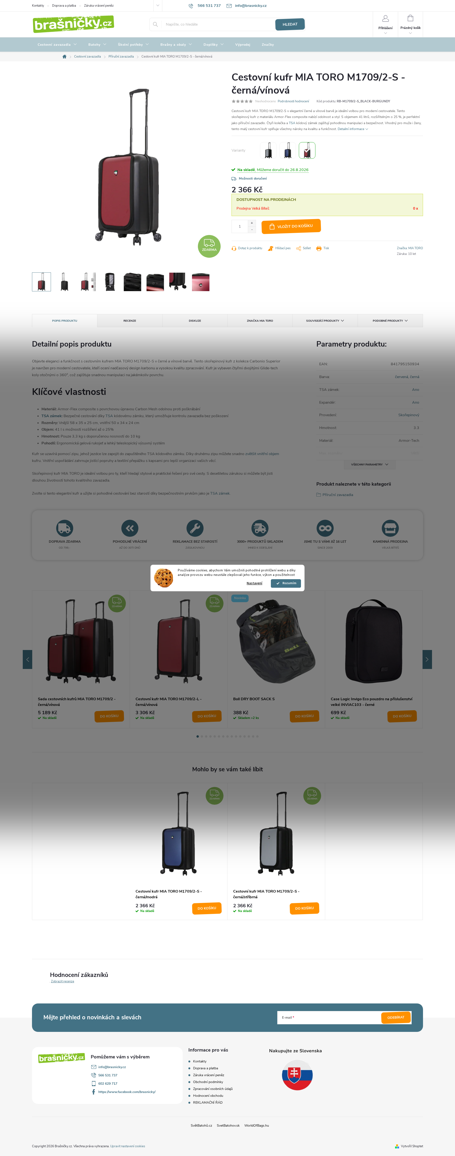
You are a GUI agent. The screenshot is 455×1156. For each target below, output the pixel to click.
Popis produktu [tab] (64, 321)
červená (401, 376)
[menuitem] (57, 44)
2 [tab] (202, 736)
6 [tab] (219, 736)
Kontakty (38, 6)
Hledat (290, 24)
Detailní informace (351, 129)
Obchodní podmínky (208, 1082)
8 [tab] (227, 736)
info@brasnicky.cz (112, 1067)
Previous (27, 659)
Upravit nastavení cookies (127, 1146)
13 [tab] (249, 736)
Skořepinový (408, 415)
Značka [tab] (260, 321)
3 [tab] (206, 736)
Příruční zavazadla (338, 494)
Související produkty (322, 321)
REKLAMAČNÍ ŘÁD (208, 1102)
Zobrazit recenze (62, 981)
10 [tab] (236, 736)
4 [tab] (210, 736)
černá (414, 376)
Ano (415, 389)
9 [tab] (232, 736)
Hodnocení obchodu (208, 1095)
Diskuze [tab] (195, 321)
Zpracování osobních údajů (213, 1089)
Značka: (410, 248)
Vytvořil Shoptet (412, 1146)
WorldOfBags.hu (256, 1125)
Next (427, 659)
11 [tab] (240, 736)
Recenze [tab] (129, 321)
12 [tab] (244, 736)
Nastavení (254, 583)
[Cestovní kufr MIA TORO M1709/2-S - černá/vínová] (307, 150)
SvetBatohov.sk (228, 1125)
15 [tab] (257, 736)
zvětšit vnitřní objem (262, 453)
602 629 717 (107, 1083)
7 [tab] (223, 736)
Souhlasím (288, 583)
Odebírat (396, 1017)
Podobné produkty (388, 321)
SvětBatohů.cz (201, 1125)
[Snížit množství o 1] (252, 229)
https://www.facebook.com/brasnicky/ (126, 1092)
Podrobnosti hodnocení (293, 101)
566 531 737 (107, 1075)
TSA (292, 123)
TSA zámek (51, 416)
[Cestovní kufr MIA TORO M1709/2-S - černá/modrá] (287, 150)
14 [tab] (253, 736)
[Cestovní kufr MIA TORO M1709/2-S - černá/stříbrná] (268, 150)
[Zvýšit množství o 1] (252, 223)
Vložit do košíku (295, 226)
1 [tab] (197, 736)
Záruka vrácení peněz (99, 6)
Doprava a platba (64, 6)
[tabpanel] (81, 659)
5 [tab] (215, 736)
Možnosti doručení (253, 178)
